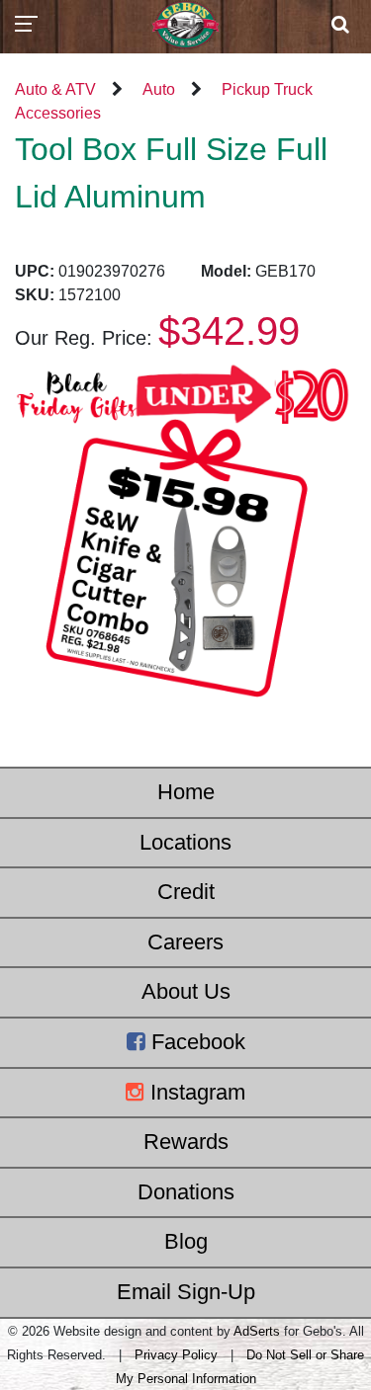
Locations (185, 842)
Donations (186, 1192)
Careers (185, 942)
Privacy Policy (176, 1355)
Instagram (194, 1092)
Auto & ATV (55, 89)
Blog (186, 1241)
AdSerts (256, 1331)
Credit (186, 891)
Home (186, 791)
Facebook (195, 1041)
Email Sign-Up (186, 1291)
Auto (158, 89)
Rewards (186, 1141)
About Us (186, 991)
